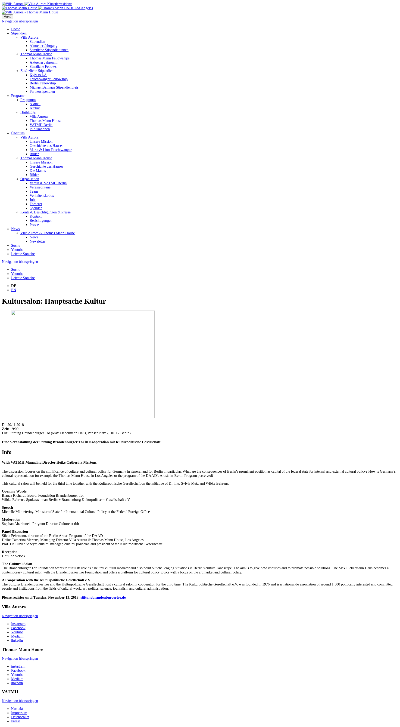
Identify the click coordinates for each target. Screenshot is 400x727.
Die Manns (38, 171)
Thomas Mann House (36, 54)
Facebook (18, 628)
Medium (17, 636)
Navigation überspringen (20, 21)
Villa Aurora (29, 37)
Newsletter (37, 241)
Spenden (36, 208)
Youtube (17, 250)
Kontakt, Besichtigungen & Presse (45, 212)
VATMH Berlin (41, 125)
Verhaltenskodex (42, 195)
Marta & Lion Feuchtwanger (51, 150)
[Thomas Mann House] (47, 8)
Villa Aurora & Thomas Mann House (47, 233)
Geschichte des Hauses (46, 146)
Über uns (18, 133)
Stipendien (19, 33)
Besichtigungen (41, 220)
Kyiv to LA (38, 75)
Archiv (35, 108)
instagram (18, 666)
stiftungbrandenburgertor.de (103, 597)
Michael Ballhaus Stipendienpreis (54, 87)
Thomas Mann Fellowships (49, 58)
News (15, 229)
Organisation (29, 179)
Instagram (18, 624)
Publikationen (40, 129)
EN (13, 290)
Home (15, 29)
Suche (15, 245)
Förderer (36, 204)
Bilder (34, 154)
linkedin (17, 640)
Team (34, 191)
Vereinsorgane (40, 187)
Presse (34, 225)
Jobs (33, 200)
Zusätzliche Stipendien (36, 71)
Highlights (28, 112)
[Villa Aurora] (37, 4)
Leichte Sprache (23, 254)
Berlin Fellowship (43, 83)
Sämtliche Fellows (43, 66)
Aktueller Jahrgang (43, 46)
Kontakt (35, 216)
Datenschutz (20, 717)
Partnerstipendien (42, 91)
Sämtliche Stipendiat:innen (49, 50)
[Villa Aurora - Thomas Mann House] (30, 12)
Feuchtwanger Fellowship (49, 79)
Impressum (19, 713)
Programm (18, 96)
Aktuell (35, 104)
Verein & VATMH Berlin (48, 183)
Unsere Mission (41, 141)
